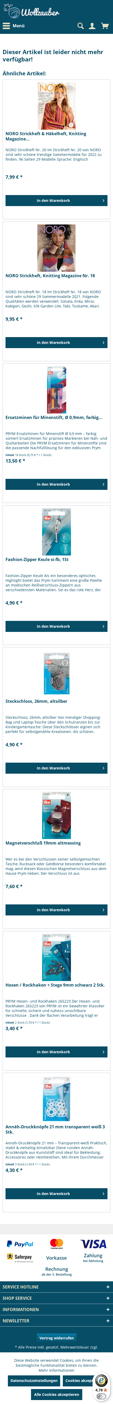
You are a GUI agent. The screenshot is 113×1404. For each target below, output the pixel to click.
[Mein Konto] (92, 26)
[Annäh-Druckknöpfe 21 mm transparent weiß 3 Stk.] (56, 1099)
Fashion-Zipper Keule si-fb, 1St (37, 559)
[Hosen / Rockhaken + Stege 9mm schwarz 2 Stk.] (56, 957)
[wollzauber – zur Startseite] (31, 11)
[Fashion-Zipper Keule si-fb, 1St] (56, 532)
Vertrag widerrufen (56, 1337)
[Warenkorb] (105, 26)
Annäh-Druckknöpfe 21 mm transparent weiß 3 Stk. (55, 1129)
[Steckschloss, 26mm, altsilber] (56, 673)
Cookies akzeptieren (83, 1380)
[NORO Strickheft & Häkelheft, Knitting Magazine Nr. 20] (56, 106)
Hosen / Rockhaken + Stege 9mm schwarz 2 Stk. (55, 985)
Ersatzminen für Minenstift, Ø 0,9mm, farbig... (54, 417)
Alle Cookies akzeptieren (56, 1394)
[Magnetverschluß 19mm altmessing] (56, 815)
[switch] (101, 1396)
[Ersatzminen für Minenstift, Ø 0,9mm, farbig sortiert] (56, 389)
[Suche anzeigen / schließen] (80, 26)
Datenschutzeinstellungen (34, 1380)
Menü (19, 26)
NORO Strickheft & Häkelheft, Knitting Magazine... (46, 136)
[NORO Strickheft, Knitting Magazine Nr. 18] (56, 248)
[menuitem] (15, 26)
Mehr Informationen (56, 1370)
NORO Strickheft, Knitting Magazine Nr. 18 (50, 276)
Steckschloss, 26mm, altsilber (36, 701)
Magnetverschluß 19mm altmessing (43, 843)
